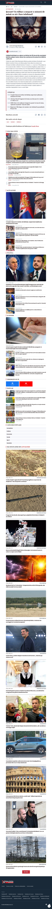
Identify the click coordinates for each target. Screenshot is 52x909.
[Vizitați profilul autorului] (7, 46)
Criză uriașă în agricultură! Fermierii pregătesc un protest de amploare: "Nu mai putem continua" (23, 480)
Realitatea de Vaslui (41, 477)
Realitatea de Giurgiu (45, 898)
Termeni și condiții (9, 886)
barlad (12, 122)
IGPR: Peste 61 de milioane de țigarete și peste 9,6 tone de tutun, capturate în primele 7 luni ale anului (27, 103)
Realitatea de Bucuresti (6, 896)
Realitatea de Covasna (29, 894)
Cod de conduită (30, 886)
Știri (11, 6)
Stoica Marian (43, 583)
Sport (9, 185)
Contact (3, 886)
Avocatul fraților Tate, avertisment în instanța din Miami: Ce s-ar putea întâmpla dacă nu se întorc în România (25, 832)
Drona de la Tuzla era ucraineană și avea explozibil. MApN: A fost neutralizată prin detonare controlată (25, 167)
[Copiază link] (36, 46)
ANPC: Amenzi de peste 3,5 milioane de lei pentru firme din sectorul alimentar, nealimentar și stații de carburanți (30, 366)
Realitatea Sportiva (12, 894)
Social (9, 169)
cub (8, 122)
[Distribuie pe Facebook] (39, 46)
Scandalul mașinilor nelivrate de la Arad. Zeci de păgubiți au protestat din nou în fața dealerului (23, 761)
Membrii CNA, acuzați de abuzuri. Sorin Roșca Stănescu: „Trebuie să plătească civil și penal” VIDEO (29, 248)
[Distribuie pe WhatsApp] (42, 46)
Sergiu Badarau (18, 46)
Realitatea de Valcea (39, 894)
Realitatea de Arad (26, 898)
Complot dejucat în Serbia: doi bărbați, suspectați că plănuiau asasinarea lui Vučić (26, 95)
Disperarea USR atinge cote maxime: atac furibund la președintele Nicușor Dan (27, 107)
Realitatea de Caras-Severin (7, 898)
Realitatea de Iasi (25, 896)
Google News (35, 126)
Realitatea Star (20, 894)
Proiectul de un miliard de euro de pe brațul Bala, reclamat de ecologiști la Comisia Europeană (23, 621)
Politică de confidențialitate (20, 886)
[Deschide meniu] (45, 2)
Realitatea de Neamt (18, 898)
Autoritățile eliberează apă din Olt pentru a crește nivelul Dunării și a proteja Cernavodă (30, 405)
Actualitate (15, 6)
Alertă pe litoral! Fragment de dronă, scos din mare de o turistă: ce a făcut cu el (27, 99)
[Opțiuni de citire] (49, 906)
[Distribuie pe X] (45, 46)
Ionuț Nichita (43, 653)
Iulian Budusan (42, 864)
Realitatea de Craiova (35, 896)
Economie (8, 164)
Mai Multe (26, 872)
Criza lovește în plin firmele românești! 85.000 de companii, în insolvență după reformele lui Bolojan (24, 347)
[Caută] (41, 2)
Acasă (8, 6)
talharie (19, 122)
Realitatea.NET (4, 894)
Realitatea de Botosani (16, 896)
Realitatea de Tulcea (36, 898)
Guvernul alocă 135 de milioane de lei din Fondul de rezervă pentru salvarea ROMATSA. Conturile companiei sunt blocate (30, 374)
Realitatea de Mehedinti (44, 896)
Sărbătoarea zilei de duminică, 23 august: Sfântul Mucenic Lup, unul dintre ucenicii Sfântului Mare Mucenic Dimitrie (25, 178)
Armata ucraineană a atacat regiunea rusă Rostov (28, 290)
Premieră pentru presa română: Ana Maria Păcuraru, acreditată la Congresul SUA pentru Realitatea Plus (25, 691)
